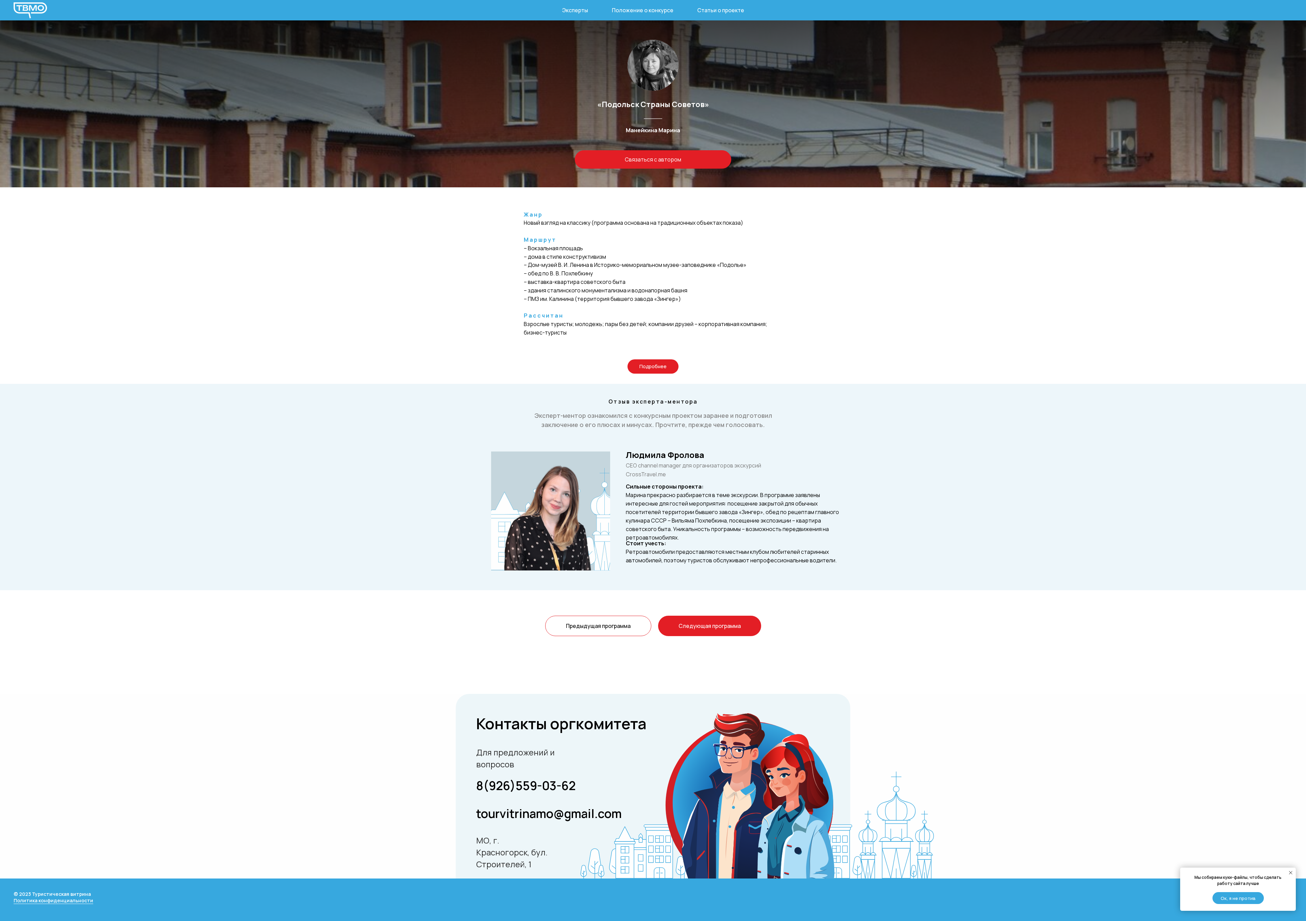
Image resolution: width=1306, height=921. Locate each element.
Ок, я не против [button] (1238, 898)
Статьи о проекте (720, 10)
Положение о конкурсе (642, 10)
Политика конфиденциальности (53, 900)
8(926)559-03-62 (526, 786)
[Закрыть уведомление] (1290, 872)
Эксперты (575, 10)
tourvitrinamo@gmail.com (549, 813)
